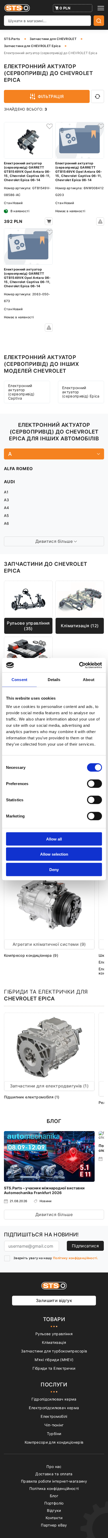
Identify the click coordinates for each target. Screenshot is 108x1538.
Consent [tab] (19, 679)
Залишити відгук (54, 1300)
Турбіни (54, 1433)
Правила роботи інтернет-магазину (54, 1481)
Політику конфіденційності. (75, 1258)
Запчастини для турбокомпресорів (54, 1351)
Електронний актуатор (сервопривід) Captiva (21, 391)
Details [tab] (54, 679)
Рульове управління (54, 1334)
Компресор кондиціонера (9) (31, 955)
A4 (6, 507)
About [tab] (88, 679)
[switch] (94, 783)
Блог (54, 1496)
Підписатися (85, 1245)
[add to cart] (49, 221)
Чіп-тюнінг (54, 1425)
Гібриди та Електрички (54, 1368)
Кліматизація (54, 1342)
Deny (54, 869)
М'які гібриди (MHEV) (54, 1359)
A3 (6, 500)
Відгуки (54, 1510)
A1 (6, 492)
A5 (6, 515)
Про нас (53, 1466)
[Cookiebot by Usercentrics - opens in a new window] (79, 665)
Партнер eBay (54, 1525)
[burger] (101, 8)
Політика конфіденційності (54, 1488)
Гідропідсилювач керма (53, 1399)
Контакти (54, 1518)
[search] (99, 20)
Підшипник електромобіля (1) (31, 1097)
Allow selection (54, 854)
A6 (6, 523)
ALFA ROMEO (18, 468)
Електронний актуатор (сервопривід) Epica (81, 391)
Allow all (54, 839)
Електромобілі (54, 1416)
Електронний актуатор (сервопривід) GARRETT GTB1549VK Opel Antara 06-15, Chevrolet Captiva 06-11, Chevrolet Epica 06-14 (27, 171)
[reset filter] (97, 96)
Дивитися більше (54, 1214)
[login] (48, 126)
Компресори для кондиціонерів (54, 1442)
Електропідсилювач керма (54, 1407)
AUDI (9, 481)
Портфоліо (53, 1503)
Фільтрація (51, 96)
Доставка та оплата (53, 1474)
